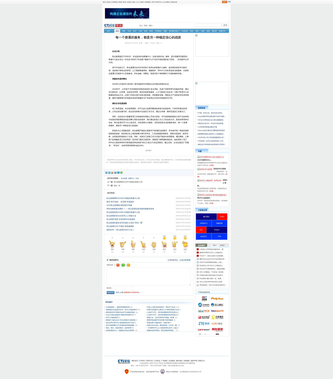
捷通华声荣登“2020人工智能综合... (212, 252)
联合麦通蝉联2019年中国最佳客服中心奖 (128, 182)
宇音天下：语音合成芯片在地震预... (212, 256)
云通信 (222, 217)
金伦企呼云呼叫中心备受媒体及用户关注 (120, 323)
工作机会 (157, 361)
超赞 (185, 249)
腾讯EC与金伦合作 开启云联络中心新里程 (120, 320)
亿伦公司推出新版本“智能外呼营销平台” (120, 315)
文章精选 (114, 2)
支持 (174, 249)
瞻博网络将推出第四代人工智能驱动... (211, 134)
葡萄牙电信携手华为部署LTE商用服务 (160, 320)
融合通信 (206, 217)
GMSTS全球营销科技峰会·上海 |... (211, 262)
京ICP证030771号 (152, 372)
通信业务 (174, 2)
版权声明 (194, 361)
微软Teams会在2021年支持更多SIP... (212, 259)
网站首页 (135, 361)
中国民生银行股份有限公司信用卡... (212, 275)
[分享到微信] (121, 173)
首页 (104, 2)
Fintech (216, 230)
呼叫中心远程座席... (204, 198)
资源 (141, 2)
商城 (120, 2)
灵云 (201, 230)
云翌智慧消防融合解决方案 (207, 127)
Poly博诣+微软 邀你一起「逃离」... (212, 278)
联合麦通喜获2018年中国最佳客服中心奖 (123, 212)
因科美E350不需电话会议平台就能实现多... (121, 312)
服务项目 (179, 361)
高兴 (164, 249)
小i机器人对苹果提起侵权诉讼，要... (212, 249)
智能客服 (219, 223)
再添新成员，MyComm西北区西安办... (213, 285)
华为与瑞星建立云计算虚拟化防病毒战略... (120, 325)
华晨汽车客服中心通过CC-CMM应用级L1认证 (163, 310)
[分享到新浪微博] (112, 173)
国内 (150, 25)
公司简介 (142, 361)
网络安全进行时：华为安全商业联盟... (211, 123)
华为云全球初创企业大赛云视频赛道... (211, 120)
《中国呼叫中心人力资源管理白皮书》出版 (162, 328)
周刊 (153, 2)
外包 (137, 178)
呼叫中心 (159, 2)
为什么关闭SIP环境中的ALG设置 (211, 282)
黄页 (124, 2)
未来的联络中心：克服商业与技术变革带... (120, 330)
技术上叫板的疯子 (112, 317)
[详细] (212, 165)
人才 (137, 2)
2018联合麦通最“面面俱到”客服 (119, 205)
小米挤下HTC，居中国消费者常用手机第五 (162, 312)
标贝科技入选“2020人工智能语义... (212, 265)
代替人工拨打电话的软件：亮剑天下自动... (161, 307)
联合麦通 (124, 178)
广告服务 (164, 361)
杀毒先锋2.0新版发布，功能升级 (158, 323)
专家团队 (148, 2)
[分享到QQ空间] (109, 173)
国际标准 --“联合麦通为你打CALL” (120, 230)
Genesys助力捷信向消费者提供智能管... (212, 130)
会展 (128, 2)
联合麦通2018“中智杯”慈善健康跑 (120, 226)
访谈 (133, 2)
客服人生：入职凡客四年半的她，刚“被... (161, 317)
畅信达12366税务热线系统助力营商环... (212, 144)
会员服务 (172, 361)
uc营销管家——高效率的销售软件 (118, 307)
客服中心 (131, 178)
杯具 (143, 249)
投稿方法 (201, 361)
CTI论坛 (152, 43)
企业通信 (167, 2)
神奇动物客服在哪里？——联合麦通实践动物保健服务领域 (130, 209)
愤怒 (133, 249)
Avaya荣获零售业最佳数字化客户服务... (212, 116)
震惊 (112, 249)
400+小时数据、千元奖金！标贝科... (212, 272)
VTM (219, 236)
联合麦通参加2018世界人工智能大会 (121, 216)
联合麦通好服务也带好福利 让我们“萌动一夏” (125, 223)
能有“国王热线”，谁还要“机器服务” (121, 202)
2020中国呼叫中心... (204, 160)
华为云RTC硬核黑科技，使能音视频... (213, 269)
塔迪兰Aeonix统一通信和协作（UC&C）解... (162, 325)
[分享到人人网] (118, 173)
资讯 (108, 2)
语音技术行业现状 (219, 169)
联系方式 (149, 361)
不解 (122, 249)
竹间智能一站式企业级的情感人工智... (211, 141)
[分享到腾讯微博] (115, 173)
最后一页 (117, 186)
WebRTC (203, 236)
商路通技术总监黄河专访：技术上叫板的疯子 (121, 310)
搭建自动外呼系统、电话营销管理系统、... (161, 330)
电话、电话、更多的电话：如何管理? (119, 328)
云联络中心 (204, 223)
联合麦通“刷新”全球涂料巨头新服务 (121, 219)
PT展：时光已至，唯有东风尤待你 (210, 113)
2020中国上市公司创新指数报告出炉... (211, 137)
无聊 (154, 249)
